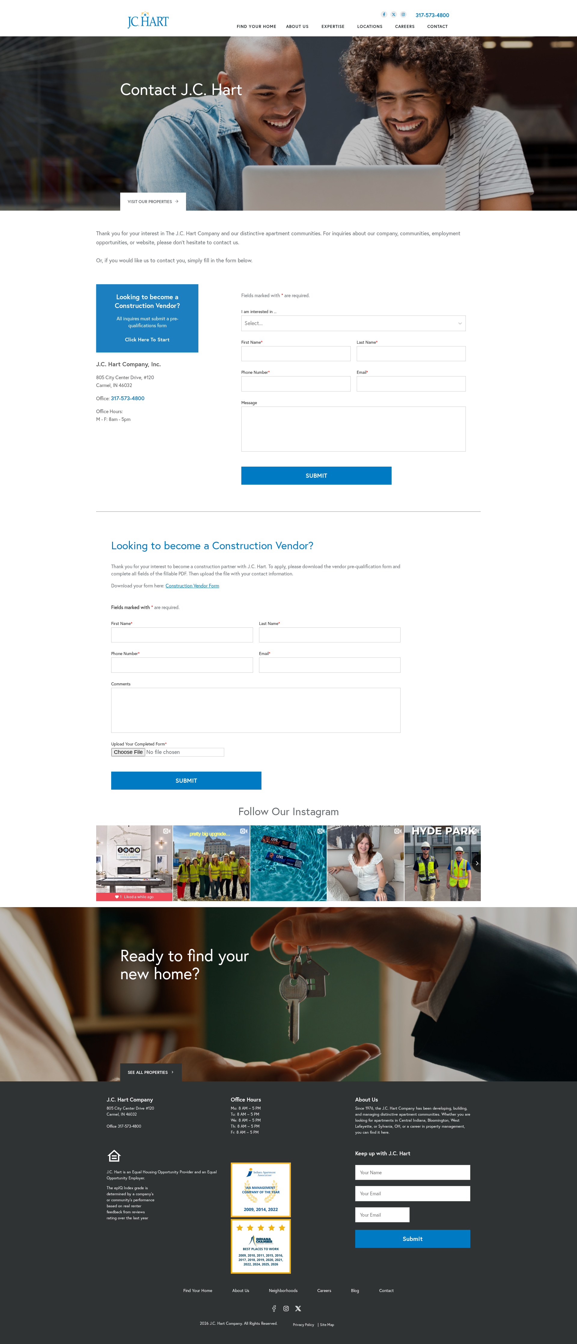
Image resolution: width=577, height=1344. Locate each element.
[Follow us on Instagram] (403, 14)
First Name (251, 342)
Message (249, 402)
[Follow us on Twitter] (393, 14)
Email (361, 372)
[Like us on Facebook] (384, 14)
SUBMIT (316, 475)
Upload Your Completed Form (138, 744)
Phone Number (254, 372)
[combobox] (245, 323)
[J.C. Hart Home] (148, 20)
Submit (413, 1239)
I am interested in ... (258, 311)
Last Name (366, 342)
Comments (120, 684)
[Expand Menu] (311, 26)
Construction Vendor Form (192, 585)
